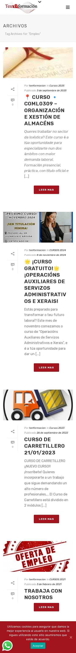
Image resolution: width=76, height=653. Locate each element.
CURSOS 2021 (57, 579)
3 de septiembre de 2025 (51, 90)
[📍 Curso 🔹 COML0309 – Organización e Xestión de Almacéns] (38, 62)
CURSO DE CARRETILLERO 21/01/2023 (44, 446)
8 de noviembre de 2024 (51, 255)
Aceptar (38, 645)
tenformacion (37, 85)
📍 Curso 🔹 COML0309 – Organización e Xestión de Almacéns (44, 110)
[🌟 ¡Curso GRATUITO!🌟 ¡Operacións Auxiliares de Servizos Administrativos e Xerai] (38, 227)
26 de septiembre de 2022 (52, 432)
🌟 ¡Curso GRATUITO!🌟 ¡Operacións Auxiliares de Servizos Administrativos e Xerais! (45, 281)
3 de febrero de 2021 (49, 584)
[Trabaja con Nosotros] (38, 556)
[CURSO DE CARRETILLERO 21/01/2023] (38, 405)
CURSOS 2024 (57, 250)
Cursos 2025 (56, 85)
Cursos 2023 (56, 427)
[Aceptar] (71, 637)
